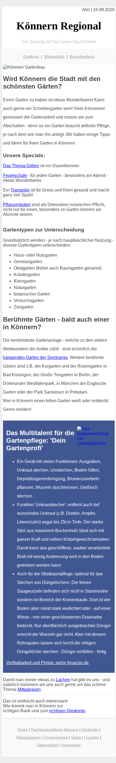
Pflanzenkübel (16, 204)
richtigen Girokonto (67, 710)
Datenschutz (47, 745)
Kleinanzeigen (28, 737)
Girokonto (89, 729)
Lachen (63, 679)
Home (23, 729)
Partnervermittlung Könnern (54, 729)
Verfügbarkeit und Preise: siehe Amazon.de (47, 662)
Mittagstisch (54, 56)
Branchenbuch (82, 56)
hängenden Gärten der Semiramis (35, 357)
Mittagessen (29, 689)
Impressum (71, 745)
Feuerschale (15, 175)
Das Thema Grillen (21, 165)
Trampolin (20, 190)
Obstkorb (31, 56)
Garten (77, 737)
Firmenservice (56, 737)
